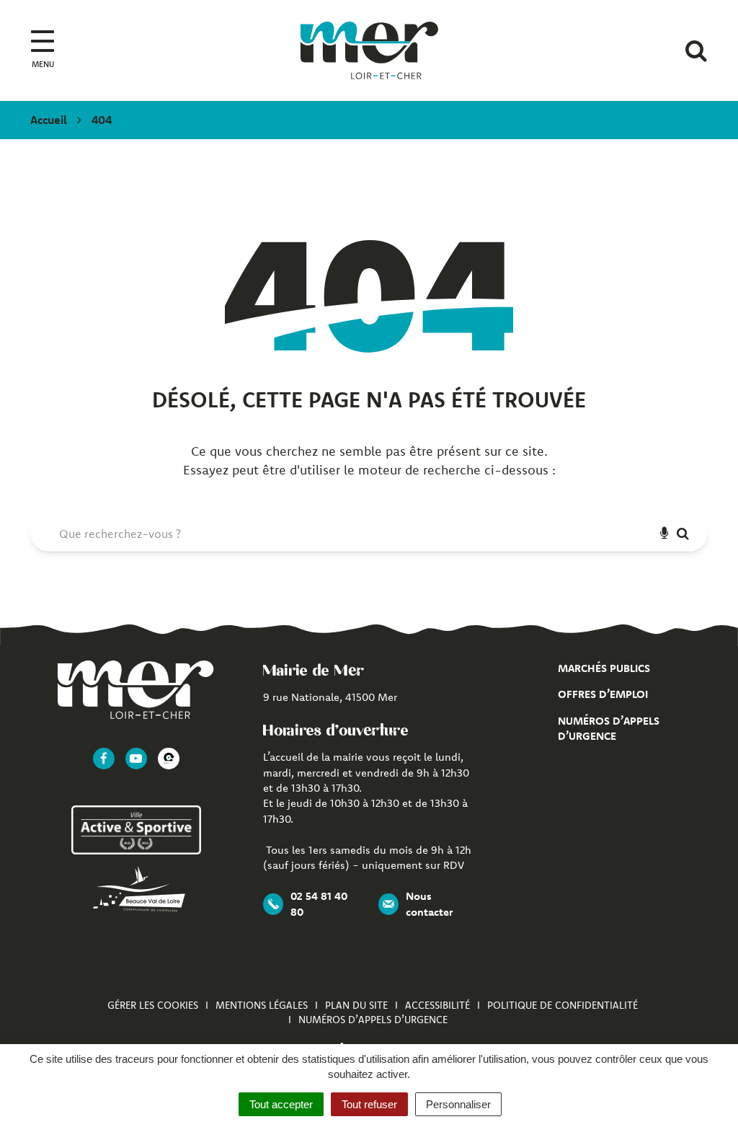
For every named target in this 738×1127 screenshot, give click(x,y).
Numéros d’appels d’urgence (373, 1019)
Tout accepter (281, 1104)
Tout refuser (369, 1104)
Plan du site (356, 1005)
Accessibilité (437, 1005)
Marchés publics (604, 668)
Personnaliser (458, 1104)
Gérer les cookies (152, 1005)
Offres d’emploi (603, 694)
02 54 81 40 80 (318, 903)
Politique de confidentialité (562, 1005)
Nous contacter (429, 903)
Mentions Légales (261, 1005)
